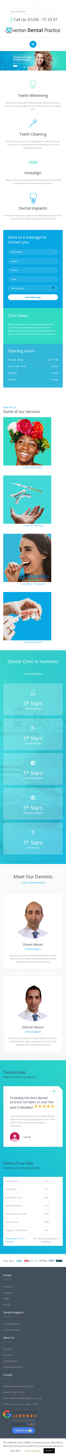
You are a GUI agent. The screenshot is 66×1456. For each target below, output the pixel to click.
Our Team (8, 1355)
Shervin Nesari (33, 1027)
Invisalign (33, 172)
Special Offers (10, 1361)
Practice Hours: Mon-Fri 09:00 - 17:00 (20, 1404)
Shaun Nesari (33, 944)
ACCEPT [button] (49, 1450)
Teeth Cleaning (32, 134)
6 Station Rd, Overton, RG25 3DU (18, 1386)
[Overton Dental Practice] (33, 29)
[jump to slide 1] (28, 67)
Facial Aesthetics (33, 467)
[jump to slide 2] (31, 67)
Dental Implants (33, 208)
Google (6, 1304)
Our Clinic (7, 1349)
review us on (21, 1430)
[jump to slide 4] (37, 67)
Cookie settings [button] (32, 1450)
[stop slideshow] (41, 67)
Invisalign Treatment (32, 584)
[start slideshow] (25, 67)
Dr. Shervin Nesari (12, 1329)
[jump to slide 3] (34, 67)
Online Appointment (13, 1367)
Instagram (8, 1292)
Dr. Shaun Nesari (11, 1323)
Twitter (6, 1298)
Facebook (8, 1286)
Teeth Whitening (33, 95)
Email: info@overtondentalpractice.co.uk (22, 1398)
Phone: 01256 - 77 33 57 (14, 1392)
